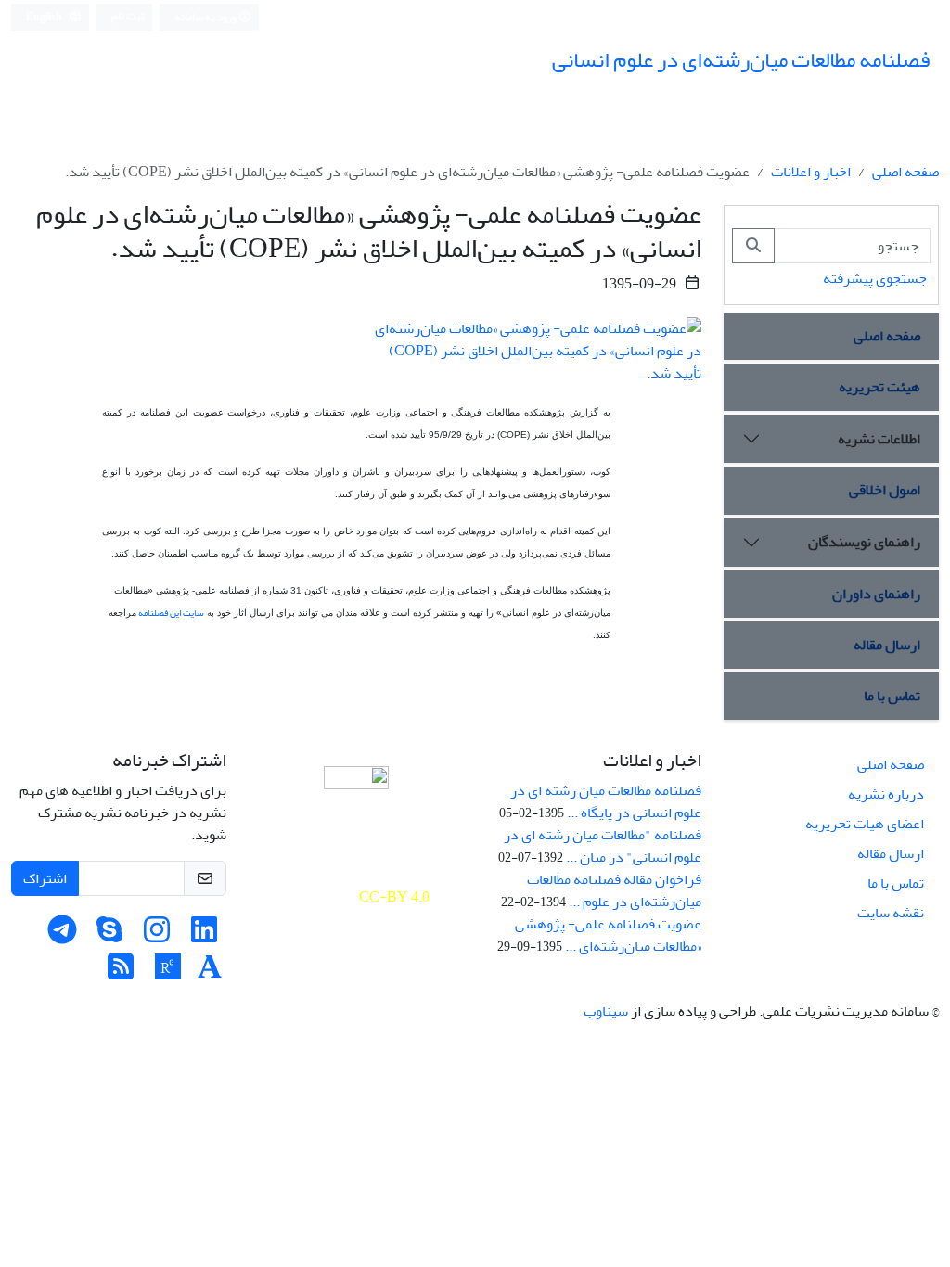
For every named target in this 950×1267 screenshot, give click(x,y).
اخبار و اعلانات (811, 172)
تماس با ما (892, 696)
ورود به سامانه (206, 17)
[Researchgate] (168, 973)
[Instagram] (157, 936)
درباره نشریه (886, 794)
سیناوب (606, 1011)
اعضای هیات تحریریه (864, 824)
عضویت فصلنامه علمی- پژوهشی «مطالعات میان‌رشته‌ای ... (608, 935)
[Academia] (209, 973)
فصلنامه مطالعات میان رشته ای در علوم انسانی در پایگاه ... (605, 801)
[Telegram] (62, 936)
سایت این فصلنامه (170, 613)
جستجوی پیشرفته (875, 278)
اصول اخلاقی (884, 490)
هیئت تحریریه (879, 387)
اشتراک (45, 878)
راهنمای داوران (876, 594)
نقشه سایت (890, 913)
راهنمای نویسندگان (864, 542)
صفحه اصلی (905, 172)
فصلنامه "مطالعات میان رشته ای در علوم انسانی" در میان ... (602, 846)
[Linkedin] (204, 936)
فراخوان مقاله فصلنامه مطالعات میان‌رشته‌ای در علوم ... (614, 890)
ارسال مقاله (887, 645)
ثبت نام (128, 16)
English (45, 17)
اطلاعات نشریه (879, 439)
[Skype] (109, 936)
